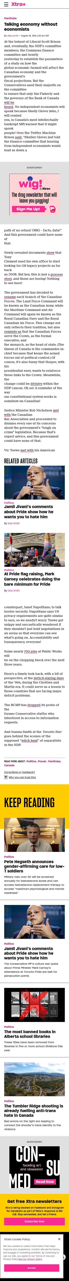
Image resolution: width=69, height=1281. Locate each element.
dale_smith (13, 35)
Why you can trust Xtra (22, 777)
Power (42, 761)
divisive (36, 384)
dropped (34, 705)
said (18, 137)
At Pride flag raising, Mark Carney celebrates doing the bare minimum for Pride (32, 579)
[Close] (59, 1239)
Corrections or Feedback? (19, 772)
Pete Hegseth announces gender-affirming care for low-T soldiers (34, 866)
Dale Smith (14, 523)
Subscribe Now (34, 1221)
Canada (9, 765)
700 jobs (30, 651)
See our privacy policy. (30, 1259)
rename (10, 297)
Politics (9, 502)
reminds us (12, 331)
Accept (32, 1267)
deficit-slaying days (49, 678)
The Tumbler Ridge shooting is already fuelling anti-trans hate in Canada (33, 1111)
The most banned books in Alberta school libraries (30, 1034)
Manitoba (10, 18)
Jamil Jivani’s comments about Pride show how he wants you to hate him (28, 511)
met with (27, 450)
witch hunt (29, 740)
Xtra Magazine (20, 4)
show (50, 253)
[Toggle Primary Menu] (6, 5)
